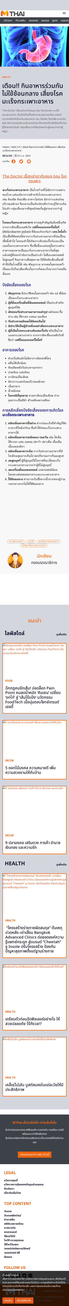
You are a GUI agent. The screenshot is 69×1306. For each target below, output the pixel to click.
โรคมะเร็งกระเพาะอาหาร (34, 545)
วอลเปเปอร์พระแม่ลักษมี (17, 1249)
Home (5, 147)
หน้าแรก (8, 20)
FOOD (9, 681)
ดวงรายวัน (10, 1228)
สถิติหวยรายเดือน (13, 1224)
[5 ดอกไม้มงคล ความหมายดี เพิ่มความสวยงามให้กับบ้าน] (34, 738)
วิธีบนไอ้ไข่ (9, 1236)
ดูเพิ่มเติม (61, 634)
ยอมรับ (8, 1300)
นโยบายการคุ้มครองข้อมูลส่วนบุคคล (23, 1184)
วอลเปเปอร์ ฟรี (12, 1253)
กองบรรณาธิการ (44, 563)
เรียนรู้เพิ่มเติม (24, 1300)
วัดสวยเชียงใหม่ (12, 1216)
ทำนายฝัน (20, 20)
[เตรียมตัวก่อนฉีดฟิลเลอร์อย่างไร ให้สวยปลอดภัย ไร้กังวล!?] (34, 986)
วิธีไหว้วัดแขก (11, 1244)
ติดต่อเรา (9, 1189)
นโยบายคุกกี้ (11, 1180)
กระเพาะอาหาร (16, 541)
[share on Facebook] (14, 161)
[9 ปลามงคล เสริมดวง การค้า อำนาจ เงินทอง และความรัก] (34, 808)
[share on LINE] (28, 161)
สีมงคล (8, 1257)
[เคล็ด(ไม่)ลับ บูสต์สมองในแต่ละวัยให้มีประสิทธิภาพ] (34, 1055)
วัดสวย (8, 1211)
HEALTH (6, 77)
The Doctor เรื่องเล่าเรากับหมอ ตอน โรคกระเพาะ (34, 179)
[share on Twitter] (21, 161)
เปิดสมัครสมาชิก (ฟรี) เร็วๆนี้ (34, 1155)
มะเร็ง (31, 541)
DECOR (9, 761)
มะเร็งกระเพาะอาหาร (49, 541)
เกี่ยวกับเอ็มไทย (12, 1193)
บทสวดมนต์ (10, 1232)
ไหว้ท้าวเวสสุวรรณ (14, 1240)
